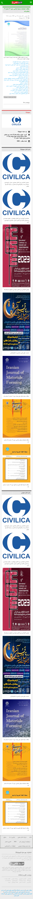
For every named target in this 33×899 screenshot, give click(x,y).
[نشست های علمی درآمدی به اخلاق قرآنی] (16, 350)
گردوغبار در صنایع (24, 83)
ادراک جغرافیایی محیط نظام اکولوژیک (20, 62)
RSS (15, 842)
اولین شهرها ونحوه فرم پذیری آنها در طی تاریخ (18, 72)
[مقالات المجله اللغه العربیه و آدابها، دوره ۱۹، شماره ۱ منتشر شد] (16, 482)
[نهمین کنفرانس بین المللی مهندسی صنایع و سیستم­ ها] (16, 287)
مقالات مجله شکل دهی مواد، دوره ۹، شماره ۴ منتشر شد (16, 396)
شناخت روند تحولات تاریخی (22, 68)
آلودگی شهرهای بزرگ (23, 81)
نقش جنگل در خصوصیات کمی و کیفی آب (19, 90)
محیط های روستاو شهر (23, 77)
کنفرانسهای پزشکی (27, 894)
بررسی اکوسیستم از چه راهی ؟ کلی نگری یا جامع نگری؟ (16, 65)
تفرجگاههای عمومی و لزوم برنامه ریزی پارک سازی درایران (16, 80)
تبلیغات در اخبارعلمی (10, 846)
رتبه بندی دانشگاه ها (20, 890)
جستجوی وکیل (8, 894)
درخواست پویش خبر (24, 842)
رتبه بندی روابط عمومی (24, 846)
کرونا (9, 882)
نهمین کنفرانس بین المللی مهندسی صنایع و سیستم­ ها (16, 289)
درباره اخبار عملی (22, 837)
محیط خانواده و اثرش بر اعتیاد (22, 69)
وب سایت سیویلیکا (22, 132)
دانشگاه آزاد (8, 880)
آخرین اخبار (8, 842)
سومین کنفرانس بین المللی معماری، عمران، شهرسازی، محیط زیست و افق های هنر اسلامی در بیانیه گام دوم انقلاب (16, 184)
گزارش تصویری (22, 879)
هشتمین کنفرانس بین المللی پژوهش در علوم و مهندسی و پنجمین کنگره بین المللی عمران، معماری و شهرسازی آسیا (16, 220)
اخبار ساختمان (7, 892)
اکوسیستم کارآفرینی (17, 894)
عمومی (26, 16)
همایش (29, 879)
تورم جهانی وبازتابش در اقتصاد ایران (20, 71)
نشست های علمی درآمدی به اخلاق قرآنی (19, 353)
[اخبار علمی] (16, 2)
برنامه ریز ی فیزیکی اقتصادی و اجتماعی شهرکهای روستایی (16, 78)
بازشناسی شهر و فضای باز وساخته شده (20, 74)
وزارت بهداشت (22, 880)
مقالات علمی (29, 890)
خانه (30, 837)
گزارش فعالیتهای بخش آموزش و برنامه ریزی (18, 93)
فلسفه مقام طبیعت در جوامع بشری (20, 63)
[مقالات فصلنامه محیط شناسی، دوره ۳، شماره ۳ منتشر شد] (16, 39)
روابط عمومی (14, 879)
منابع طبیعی (15, 880)
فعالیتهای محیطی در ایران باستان (21, 92)
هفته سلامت (7, 879)
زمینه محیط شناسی (24, 66)
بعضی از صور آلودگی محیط (22, 87)
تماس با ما (12, 837)
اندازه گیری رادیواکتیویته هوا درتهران (20, 84)
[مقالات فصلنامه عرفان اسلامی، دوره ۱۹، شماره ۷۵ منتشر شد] (16, 437)
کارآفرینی (28, 882)
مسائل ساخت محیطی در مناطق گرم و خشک (18, 75)
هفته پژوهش (14, 882)
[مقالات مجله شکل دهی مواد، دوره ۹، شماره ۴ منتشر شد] (16, 393)
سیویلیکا (21, 18)
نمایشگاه (29, 880)
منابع (5, 837)
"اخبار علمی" (28, 867)
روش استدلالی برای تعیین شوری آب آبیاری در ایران (17, 86)
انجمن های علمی (10, 890)
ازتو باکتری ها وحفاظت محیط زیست (20, 89)
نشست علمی (22, 882)
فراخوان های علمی (20, 892)
